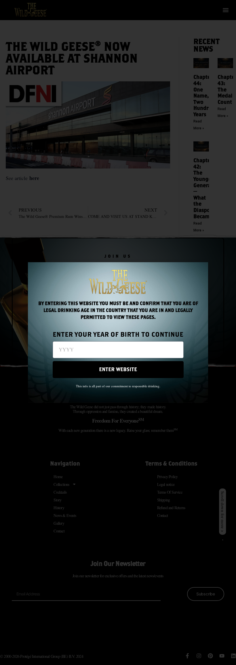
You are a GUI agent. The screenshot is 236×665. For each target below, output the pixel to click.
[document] (118, 332)
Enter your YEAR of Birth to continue (118, 334)
